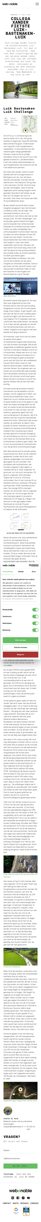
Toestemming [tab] (8, 571)
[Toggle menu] (37, 4)
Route (16, 1203)
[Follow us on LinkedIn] (12, 1198)
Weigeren (20, 654)
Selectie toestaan (20, 647)
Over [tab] (34, 571)
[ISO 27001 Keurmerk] (26, 1211)
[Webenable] (9, 4)
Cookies (34, 1203)
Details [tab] (21, 571)
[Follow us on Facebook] (18, 1198)
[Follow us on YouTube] (28, 1198)
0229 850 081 (24, 1174)
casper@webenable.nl (13, 1127)
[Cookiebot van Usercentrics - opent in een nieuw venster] (29, 565)
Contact (7, 1203)
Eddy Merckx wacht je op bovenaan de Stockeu (20, 875)
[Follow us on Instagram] (23, 1198)
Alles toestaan (20, 640)
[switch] (35, 616)
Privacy (24, 1203)
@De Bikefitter (9, 296)
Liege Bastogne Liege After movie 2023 (20, 1101)
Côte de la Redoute (11, 967)
